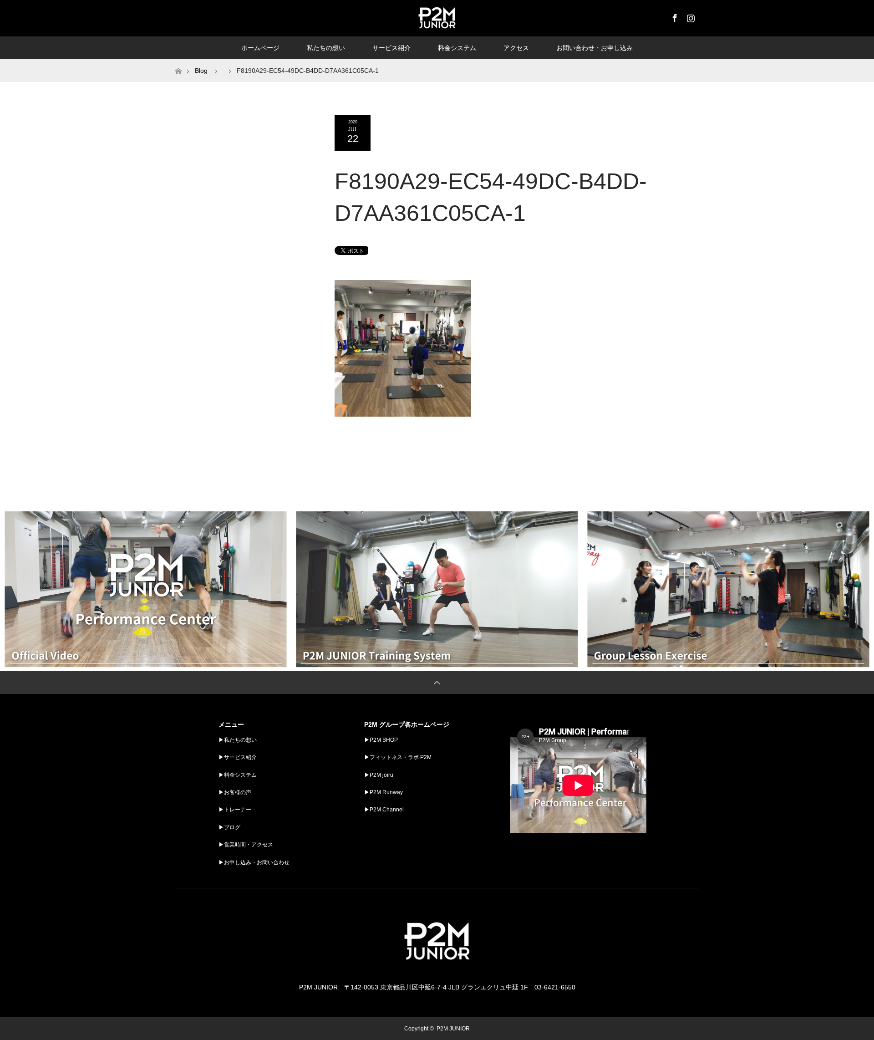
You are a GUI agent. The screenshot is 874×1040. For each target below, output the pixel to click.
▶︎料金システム (237, 775)
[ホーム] (178, 62)
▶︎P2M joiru (378, 775)
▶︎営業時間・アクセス (245, 844)
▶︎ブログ (229, 827)
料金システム (457, 47)
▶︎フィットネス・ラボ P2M (398, 757)
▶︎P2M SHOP (381, 740)
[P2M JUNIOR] (437, 969)
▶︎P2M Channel (384, 809)
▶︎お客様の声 (234, 792)
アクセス (516, 47)
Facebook (674, 16)
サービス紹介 (391, 47)
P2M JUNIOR (453, 1028)
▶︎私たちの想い (237, 740)
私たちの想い (326, 47)
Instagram (689, 16)
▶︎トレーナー (234, 809)
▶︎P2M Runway (383, 792)
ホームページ (260, 47)
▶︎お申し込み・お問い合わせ (254, 862)
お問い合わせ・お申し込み (594, 47)
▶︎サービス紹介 (237, 757)
